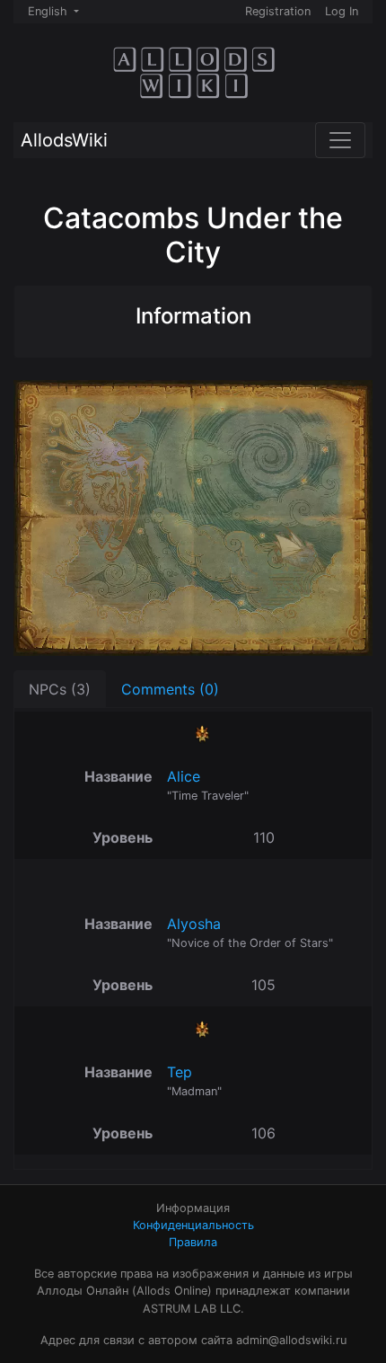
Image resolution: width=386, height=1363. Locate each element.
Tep (179, 1072)
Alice (183, 776)
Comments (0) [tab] (170, 689)
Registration (278, 11)
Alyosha (194, 924)
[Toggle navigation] (340, 140)
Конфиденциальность (193, 1225)
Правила (193, 1242)
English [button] (49, 11)
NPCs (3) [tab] (60, 689)
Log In (341, 11)
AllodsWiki (64, 140)
